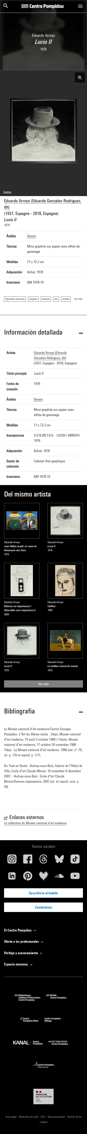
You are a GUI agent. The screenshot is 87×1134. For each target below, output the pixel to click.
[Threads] (43, 860)
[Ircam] (59, 1000)
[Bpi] (30, 1000)
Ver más (43, 684)
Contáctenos (43, 907)
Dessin (31, 236)
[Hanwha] (43, 1069)
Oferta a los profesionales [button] (22, 941)
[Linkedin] (12, 877)
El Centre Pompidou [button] (18, 930)
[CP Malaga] (56, 1023)
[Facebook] (28, 860)
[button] (43, 332)
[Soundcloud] (59, 877)
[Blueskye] (59, 860)
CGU (43, 1116)
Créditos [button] (7, 192)
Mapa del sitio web (29, 1116)
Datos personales (57, 1116)
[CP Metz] (32, 1023)
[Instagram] (12, 860)
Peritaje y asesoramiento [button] (21, 953)
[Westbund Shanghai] (61, 1046)
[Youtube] (75, 877)
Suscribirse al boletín (43, 893)
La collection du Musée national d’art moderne (35, 823)
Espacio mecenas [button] (16, 964)
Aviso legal (11, 1116)
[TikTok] (75, 860)
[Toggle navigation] (80, 6)
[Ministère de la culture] (43, 1096)
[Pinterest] (28, 877)
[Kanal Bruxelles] (31, 1046)
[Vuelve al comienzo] (77, 1124)
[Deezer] (43, 877)
